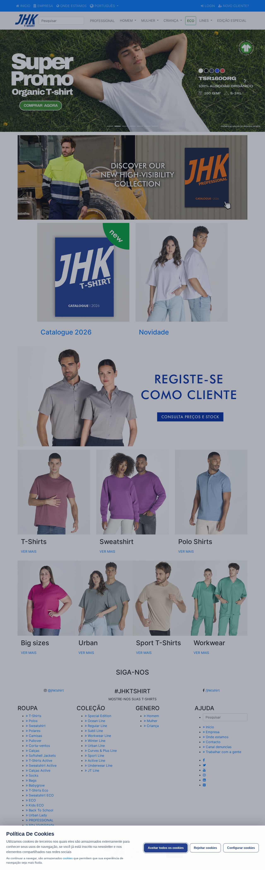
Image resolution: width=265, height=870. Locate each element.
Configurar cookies (241, 848)
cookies (68, 858)
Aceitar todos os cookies (166, 848)
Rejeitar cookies (205, 848)
